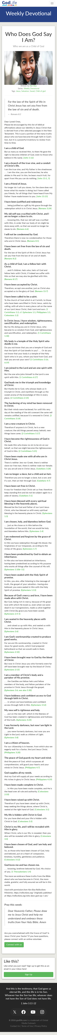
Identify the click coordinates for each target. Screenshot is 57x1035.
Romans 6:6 (22, 229)
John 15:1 (42, 178)
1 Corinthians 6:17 (28, 377)
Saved (32, 91)
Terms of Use (27, 1026)
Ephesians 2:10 (12, 652)
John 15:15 (42, 196)
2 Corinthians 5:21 (27, 451)
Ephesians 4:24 (24, 720)
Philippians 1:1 (43, 312)
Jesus (18, 91)
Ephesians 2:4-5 (12, 614)
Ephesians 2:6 (11, 631)
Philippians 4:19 (44, 779)
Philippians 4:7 (32, 768)
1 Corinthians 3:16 (39, 360)
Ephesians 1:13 (28, 590)
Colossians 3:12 (12, 860)
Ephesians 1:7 (29, 549)
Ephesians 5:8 (11, 738)
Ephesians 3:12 (39, 705)
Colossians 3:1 (42, 809)
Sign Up (28, 974)
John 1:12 (28, 158)
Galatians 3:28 (43, 469)
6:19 (6, 363)
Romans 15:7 (41, 291)
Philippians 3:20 (12, 752)
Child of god (41, 91)
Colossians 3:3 (25, 821)
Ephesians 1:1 (29, 312)
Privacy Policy (41, 1026)
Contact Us (15, 1026)
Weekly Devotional (31, 89)
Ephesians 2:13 (12, 670)
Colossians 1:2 (11, 315)
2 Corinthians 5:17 (30, 433)
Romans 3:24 (45, 208)
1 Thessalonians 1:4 (21, 872)
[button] (14, 1012)
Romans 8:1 (33, 241)
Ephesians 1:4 (36, 531)
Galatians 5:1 (26, 496)
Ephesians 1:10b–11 (14, 570)
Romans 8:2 (10, 259)
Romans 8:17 (11, 279)
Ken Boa (33, 86)
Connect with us (14, 945)
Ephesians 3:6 (11, 690)
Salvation (25, 91)
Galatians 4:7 (43, 481)
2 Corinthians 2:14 (19, 398)
